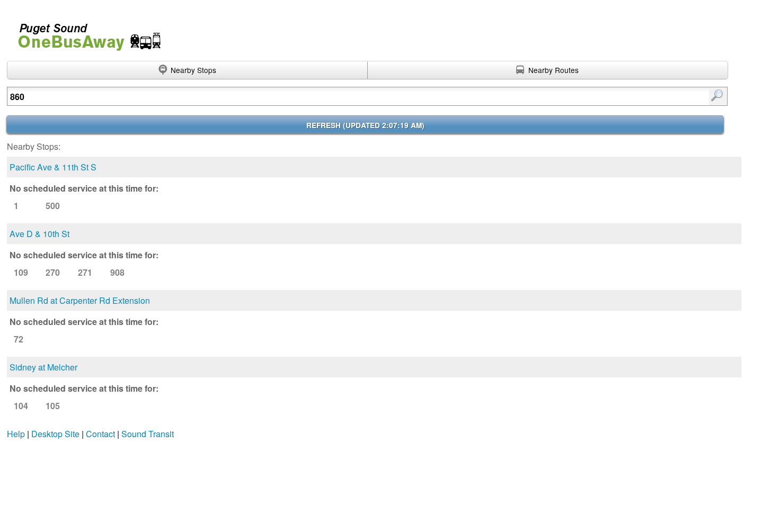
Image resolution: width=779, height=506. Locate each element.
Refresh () (365, 125)
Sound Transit (147, 434)
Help (16, 434)
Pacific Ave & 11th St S (53, 167)
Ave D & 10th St (39, 234)
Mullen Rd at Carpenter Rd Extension (80, 300)
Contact (100, 434)
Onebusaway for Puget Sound (85, 32)
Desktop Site (55, 434)
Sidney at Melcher (43, 367)
